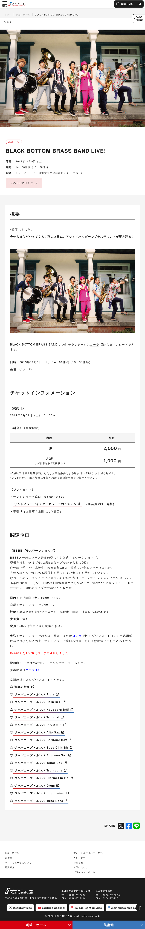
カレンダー (80, 857)
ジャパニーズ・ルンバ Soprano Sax (40, 755)
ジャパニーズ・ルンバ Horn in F (37, 702)
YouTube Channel (53, 907)
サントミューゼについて (18, 862)
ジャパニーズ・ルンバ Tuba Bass (38, 801)
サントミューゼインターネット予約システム (45, 504)
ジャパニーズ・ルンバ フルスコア (38, 725)
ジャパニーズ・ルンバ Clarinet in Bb (41, 778)
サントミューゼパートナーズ (89, 852)
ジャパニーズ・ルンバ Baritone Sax (40, 740)
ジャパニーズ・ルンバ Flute (34, 694)
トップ (8, 14)
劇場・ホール (36, 924)
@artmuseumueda (123, 907)
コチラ (94, 344)
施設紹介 (10, 867)
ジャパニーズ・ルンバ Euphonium (39, 793)
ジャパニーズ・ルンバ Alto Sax (37, 732)
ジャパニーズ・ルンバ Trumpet (37, 717)
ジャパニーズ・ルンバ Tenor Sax (38, 763)
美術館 (109, 924)
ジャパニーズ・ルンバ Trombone (38, 770)
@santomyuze (22, 907)
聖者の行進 (22, 687)
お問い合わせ (81, 867)
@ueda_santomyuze (88, 907)
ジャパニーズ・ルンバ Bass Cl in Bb (41, 747)
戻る (9, 21)
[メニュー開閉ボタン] (4, 4)
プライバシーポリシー (86, 872)
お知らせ (78, 862)
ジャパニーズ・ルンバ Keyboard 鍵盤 (41, 710)
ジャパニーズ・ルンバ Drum (34, 785)
